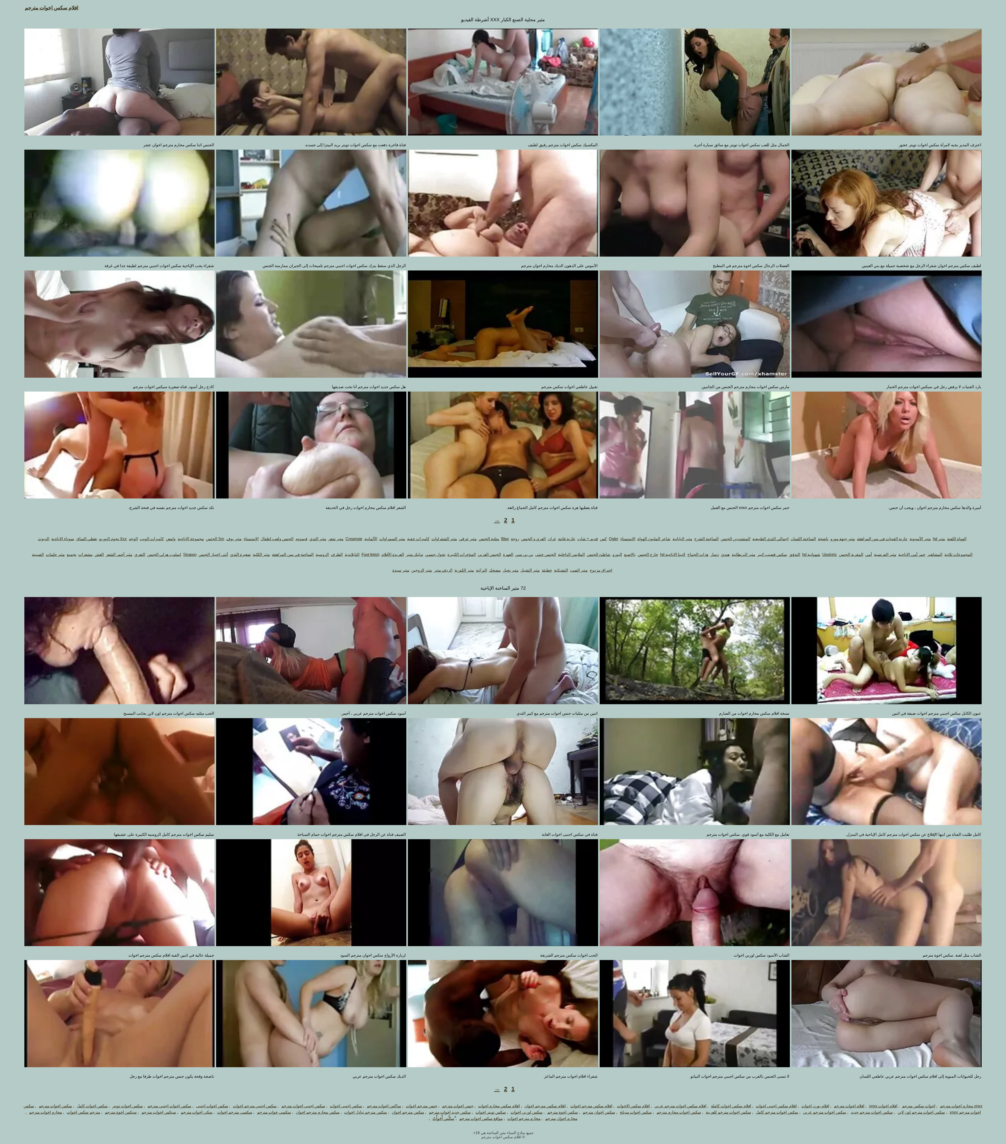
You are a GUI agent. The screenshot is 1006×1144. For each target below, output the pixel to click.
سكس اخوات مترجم (55, 1106)
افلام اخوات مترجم (849, 1106)
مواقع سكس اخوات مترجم (481, 1118)
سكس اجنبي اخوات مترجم (303, 1106)
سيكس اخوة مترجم (121, 1112)
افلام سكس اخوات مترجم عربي (680, 1106)
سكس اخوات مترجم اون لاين (921, 1112)
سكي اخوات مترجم (196, 1112)
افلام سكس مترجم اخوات (591, 1106)
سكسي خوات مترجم (274, 1112)
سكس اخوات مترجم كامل (777, 1112)
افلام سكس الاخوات (633, 1106)
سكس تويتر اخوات (490, 1112)
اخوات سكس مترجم (918, 1106)
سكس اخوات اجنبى (212, 1106)
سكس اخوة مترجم (562, 1112)
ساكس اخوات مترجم (384, 1106)
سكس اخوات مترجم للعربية (728, 1112)
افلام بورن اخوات (815, 1106)
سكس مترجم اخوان (408, 1112)
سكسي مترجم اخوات (234, 1112)
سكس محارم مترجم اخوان (318, 1112)
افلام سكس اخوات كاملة (731, 1106)
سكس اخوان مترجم (599, 1112)
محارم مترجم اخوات (523, 1118)
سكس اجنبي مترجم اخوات (255, 1106)
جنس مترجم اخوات (421, 1106)
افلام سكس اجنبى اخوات (776, 1106)
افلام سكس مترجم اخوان (545, 1106)
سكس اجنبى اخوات (346, 1106)
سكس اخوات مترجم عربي (824, 1112)
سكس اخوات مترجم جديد (872, 1112)
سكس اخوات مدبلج (636, 1112)
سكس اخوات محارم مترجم (679, 1112)
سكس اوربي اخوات (527, 1112)
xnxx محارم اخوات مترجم (961, 1106)
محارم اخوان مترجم (561, 1118)
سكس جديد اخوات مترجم (450, 1112)
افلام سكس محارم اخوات (499, 1106)
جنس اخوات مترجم (457, 1106)
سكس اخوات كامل (92, 1106)
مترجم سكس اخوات (83, 1112)
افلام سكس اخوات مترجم (51, 7)
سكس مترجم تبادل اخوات (365, 1112)
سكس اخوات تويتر (127, 1106)
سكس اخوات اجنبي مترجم (169, 1106)
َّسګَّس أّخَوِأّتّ (443, 1118)
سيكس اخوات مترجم (158, 1112)
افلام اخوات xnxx (883, 1106)
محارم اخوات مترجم (45, 1112)
